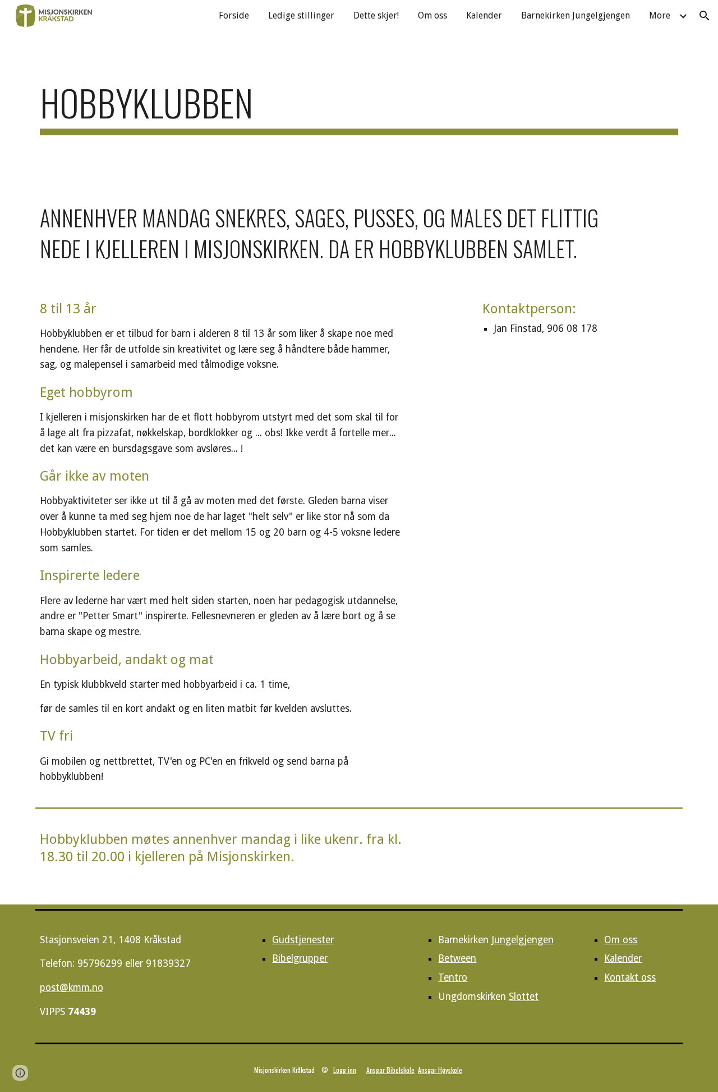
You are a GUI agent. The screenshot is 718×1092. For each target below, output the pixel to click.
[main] (359, 108)
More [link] (659, 15)
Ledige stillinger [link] (301, 15)
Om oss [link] (432, 15)
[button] (704, 15)
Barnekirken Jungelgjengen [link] (575, 15)
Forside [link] (234, 15)
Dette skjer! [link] (376, 15)
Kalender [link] (484, 15)
